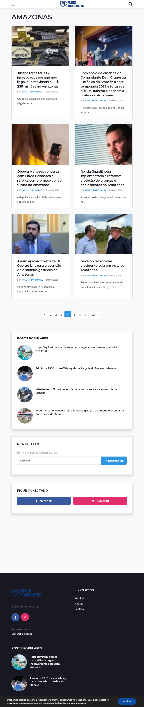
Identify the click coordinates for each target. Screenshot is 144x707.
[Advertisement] (72, 546)
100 (93, 314)
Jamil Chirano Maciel (32, 91)
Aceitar (127, 701)
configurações (78, 703)
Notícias (79, 603)
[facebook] (15, 617)
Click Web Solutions (21, 633)
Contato (79, 609)
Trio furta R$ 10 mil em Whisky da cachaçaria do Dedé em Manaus (75, 368)
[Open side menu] (13, 4)
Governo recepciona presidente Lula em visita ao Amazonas (102, 265)
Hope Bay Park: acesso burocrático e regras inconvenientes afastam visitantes (45, 662)
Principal (79, 598)
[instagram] (25, 617)
